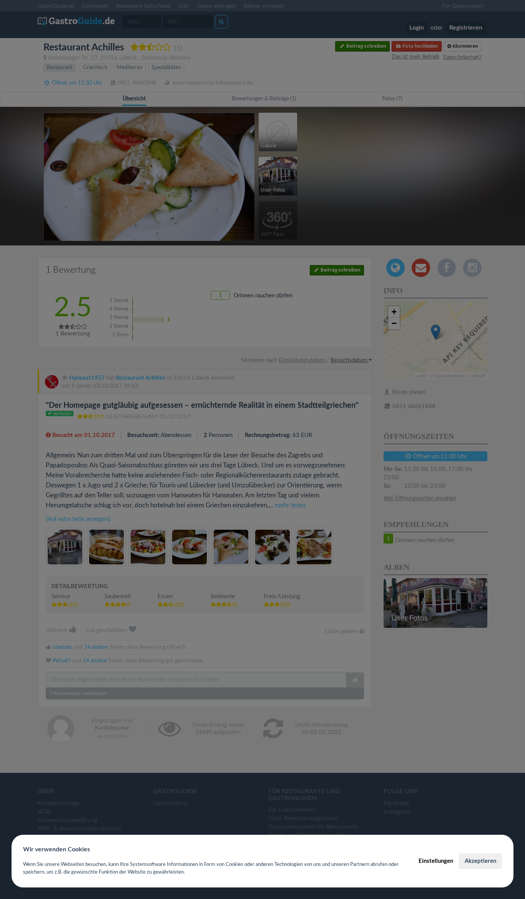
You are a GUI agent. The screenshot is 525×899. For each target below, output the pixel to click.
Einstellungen (436, 861)
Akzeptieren (480, 861)
